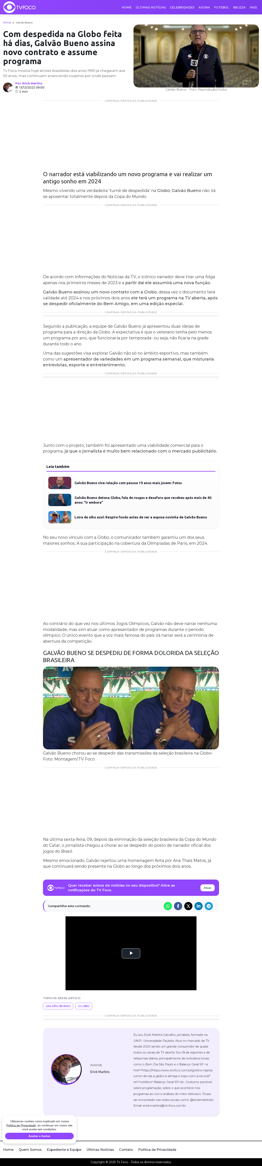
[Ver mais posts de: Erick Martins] (8, 87)
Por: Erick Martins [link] (28, 83)
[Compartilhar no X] (188, 906)
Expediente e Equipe (64, 1150)
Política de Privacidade (157, 1150)
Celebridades (182, 7)
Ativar (207, 887)
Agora (204, 7)
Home (127, 7)
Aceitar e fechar (39, 1136)
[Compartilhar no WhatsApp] (168, 906)
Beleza (239, 7)
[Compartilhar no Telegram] (209, 906)
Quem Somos (30, 1150)
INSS (253, 7)
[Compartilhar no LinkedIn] (198, 906)
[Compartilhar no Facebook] (178, 906)
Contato (126, 1150)
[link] (66, 1069)
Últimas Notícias (151, 7)
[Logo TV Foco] (19, 7)
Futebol (221, 7)
